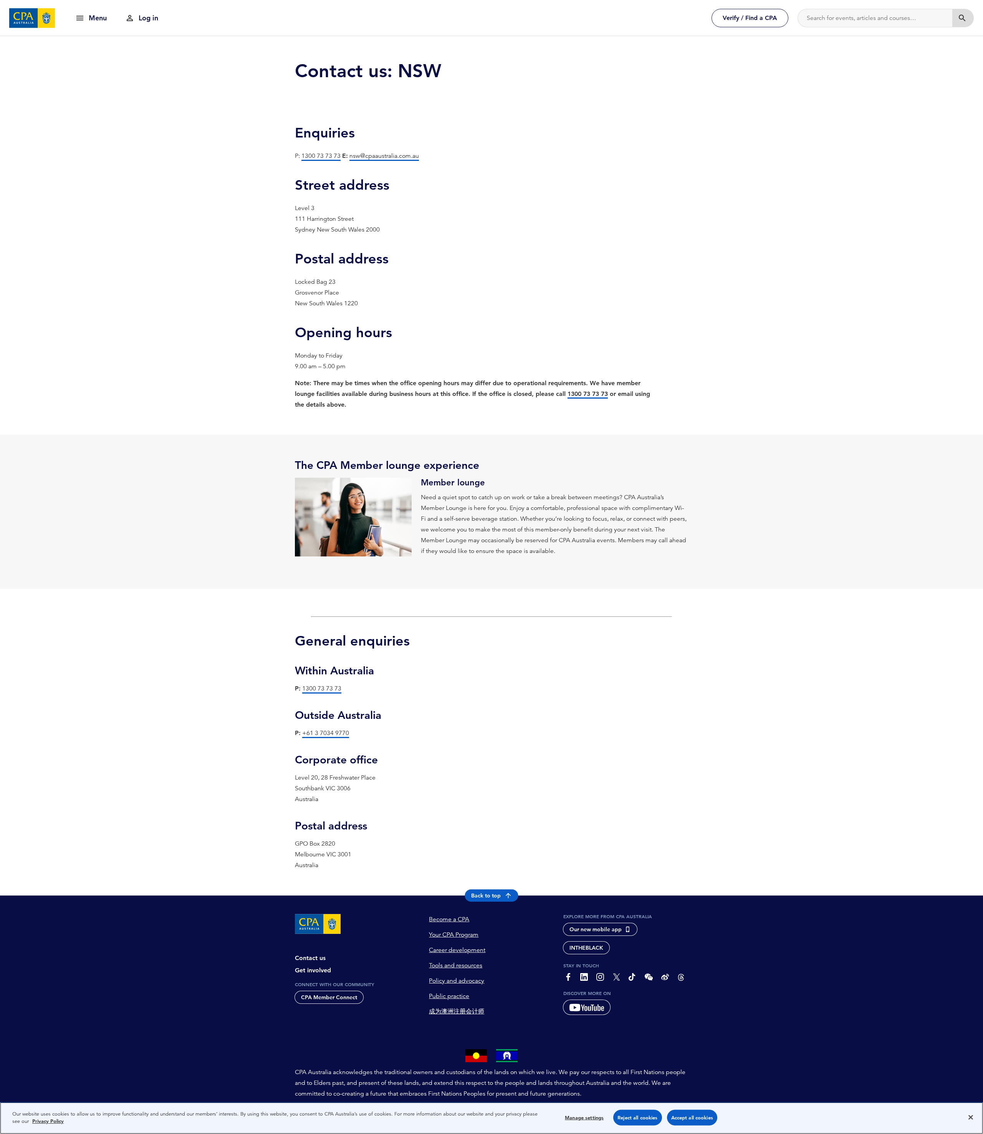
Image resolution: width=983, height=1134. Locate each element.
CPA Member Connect (329, 997)
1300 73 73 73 (321, 156)
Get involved (313, 970)
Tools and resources (455, 965)
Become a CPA (449, 919)
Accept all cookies (692, 1117)
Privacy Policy (48, 1121)
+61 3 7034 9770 (325, 733)
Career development (457, 950)
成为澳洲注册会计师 (456, 1011)
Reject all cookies (637, 1117)
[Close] (970, 1117)
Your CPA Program (453, 935)
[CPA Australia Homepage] (32, 18)
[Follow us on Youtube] (586, 1007)
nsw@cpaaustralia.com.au (384, 156)
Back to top (486, 895)
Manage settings (584, 1117)
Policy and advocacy (456, 981)
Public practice (449, 996)
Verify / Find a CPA (750, 18)
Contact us (310, 958)
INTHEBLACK (586, 947)
